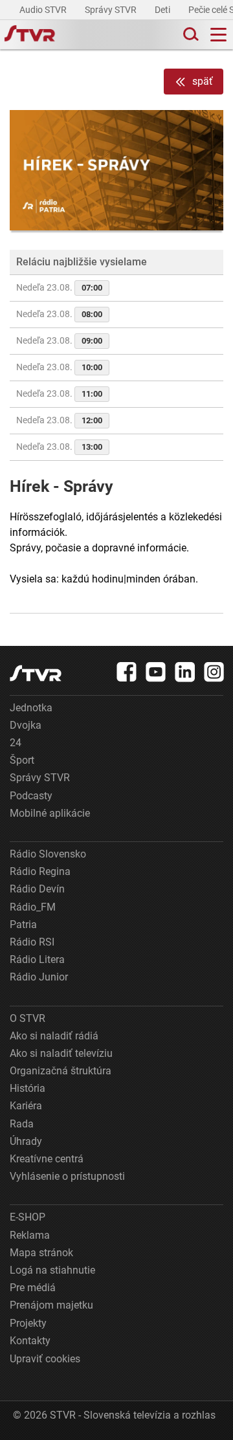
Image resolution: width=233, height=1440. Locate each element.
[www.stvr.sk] (35, 673)
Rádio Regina (40, 871)
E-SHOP (27, 1217)
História (27, 1088)
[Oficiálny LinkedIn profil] (185, 672)
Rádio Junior (39, 977)
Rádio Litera (37, 959)
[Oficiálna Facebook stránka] (127, 672)
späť (202, 81)
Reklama (30, 1235)
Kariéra (26, 1106)
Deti (163, 10)
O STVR (27, 1018)
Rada (22, 1124)
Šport (22, 760)
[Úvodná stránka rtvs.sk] (30, 35)
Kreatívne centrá (46, 1159)
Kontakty (30, 1341)
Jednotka (31, 708)
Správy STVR (112, 10)
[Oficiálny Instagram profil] (214, 672)
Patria (23, 924)
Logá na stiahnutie (52, 1270)
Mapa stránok (41, 1252)
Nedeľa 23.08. (59, 287)
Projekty (28, 1323)
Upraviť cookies (45, 1359)
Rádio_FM (33, 907)
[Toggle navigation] (218, 34)
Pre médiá (33, 1287)
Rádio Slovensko (48, 854)
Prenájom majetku (51, 1305)
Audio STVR (44, 10)
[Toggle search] (189, 34)
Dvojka (25, 725)
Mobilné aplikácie (50, 813)
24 (15, 743)
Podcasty (31, 796)
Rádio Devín (37, 889)
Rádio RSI (32, 942)
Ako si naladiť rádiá (54, 1036)
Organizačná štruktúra (60, 1071)
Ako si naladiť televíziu (61, 1053)
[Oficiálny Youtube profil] (156, 672)
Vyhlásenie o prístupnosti (67, 1176)
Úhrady (26, 1141)
